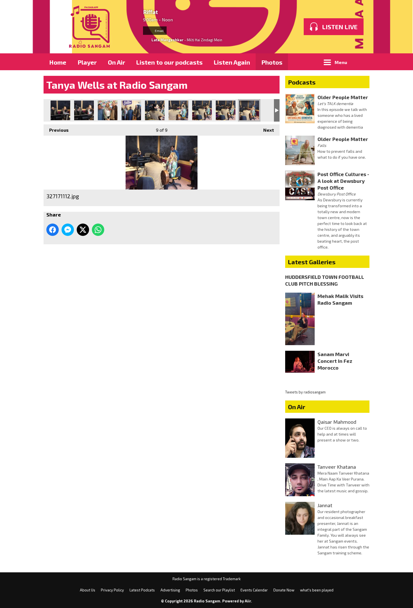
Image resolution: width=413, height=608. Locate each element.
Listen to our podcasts (169, 62)
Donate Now (283, 590)
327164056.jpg (107, 110)
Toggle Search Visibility (361, 61)
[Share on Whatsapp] (98, 230)
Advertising (170, 590)
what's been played (316, 590)
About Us (87, 590)
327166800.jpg (131, 110)
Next (266, 130)
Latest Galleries (311, 261)
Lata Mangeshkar (167, 40)
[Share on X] (83, 230)
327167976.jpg (178, 110)
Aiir (248, 601)
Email (159, 31)
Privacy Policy (112, 590)
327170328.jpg (225, 110)
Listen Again (232, 62)
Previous (56, 130)
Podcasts (302, 82)
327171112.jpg (249, 110)
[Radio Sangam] (90, 27)
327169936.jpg (202, 110)
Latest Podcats (142, 590)
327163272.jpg (84, 110)
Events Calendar (254, 590)
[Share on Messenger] (68, 230)
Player (87, 62)
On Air (116, 62)
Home (57, 62)
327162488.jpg (60, 110)
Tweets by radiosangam (305, 392)
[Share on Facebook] (52, 230)
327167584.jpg (155, 110)
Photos (271, 62)
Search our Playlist (219, 590)
